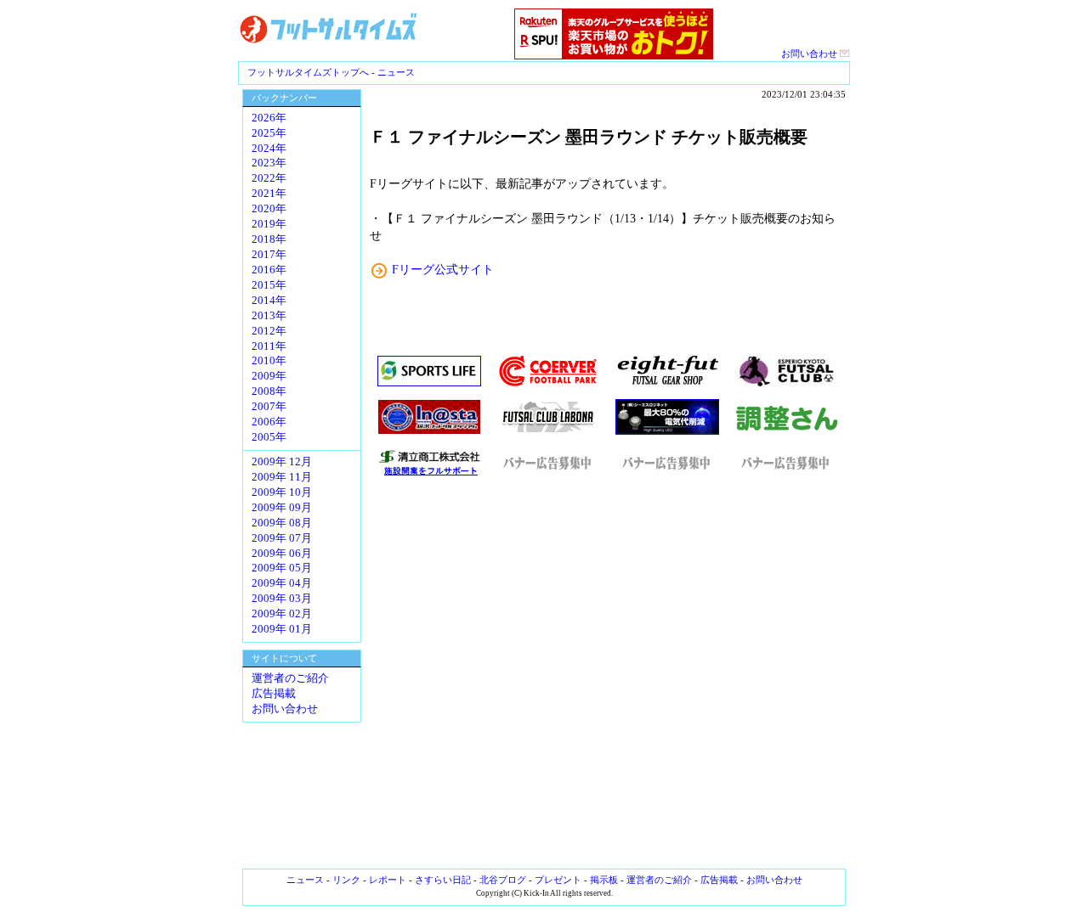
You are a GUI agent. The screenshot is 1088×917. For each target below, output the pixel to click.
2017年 (269, 255)
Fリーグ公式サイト (443, 269)
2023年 (269, 163)
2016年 (269, 270)
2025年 (269, 133)
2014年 (269, 301)
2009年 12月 (282, 462)
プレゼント (558, 880)
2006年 (269, 422)
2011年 (269, 346)
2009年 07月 (282, 538)
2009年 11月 (282, 477)
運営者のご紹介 (290, 678)
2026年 (269, 118)
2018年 (269, 239)
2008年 (269, 391)
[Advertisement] (608, 673)
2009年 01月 (282, 629)
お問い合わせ (810, 53)
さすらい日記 (443, 880)
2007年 (269, 407)
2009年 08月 (282, 523)
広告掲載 (274, 694)
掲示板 (604, 880)
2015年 (269, 285)
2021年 (269, 194)
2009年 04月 (282, 583)
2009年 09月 (282, 508)
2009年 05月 (282, 568)
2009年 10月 (282, 492)
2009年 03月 (282, 599)
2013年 (269, 316)
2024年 (269, 149)
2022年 (269, 178)
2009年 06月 (282, 554)
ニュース (396, 72)
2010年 (269, 361)
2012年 (269, 331)
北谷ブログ (502, 880)
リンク (346, 880)
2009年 (269, 376)
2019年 (269, 224)
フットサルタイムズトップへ (308, 72)
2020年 (269, 209)
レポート (387, 880)
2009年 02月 (282, 614)
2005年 (269, 437)
